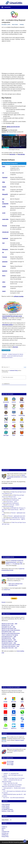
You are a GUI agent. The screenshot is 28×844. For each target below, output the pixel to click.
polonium (4, 261)
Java (21, 562)
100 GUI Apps (10, 761)
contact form (7, 589)
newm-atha (5, 219)
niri (3, 172)
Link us (3, 828)
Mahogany (5, 249)
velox (3, 282)
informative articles (7, 324)
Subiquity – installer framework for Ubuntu (12, 354)
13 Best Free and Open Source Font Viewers (13, 778)
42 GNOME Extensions (7, 809)
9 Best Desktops (6, 804)
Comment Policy (13, 370)
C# (13, 563)
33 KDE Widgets (6, 808)
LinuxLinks (22, 842)
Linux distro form (12, 585)
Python (7, 563)
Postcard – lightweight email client (16, 516)
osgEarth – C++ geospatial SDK (11, 773)
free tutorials (21, 154)
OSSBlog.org (5, 834)
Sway (3, 166)
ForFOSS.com (5, 833)
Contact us (4, 826)
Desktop (22, 24)
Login (24, 367)
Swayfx (4, 186)
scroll (3, 213)
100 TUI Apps (10, 763)
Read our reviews (19, 740)
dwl (3, 199)
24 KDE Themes (5, 806)
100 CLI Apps (10, 764)
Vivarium (4, 257)
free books (12, 154)
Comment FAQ (5, 831)
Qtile (3, 182)
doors (3, 275)
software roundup (18, 296)
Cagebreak (5, 238)
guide (15, 750)
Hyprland (4, 177)
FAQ (3, 830)
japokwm (4, 271)
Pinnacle (4, 225)
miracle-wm (5, 232)
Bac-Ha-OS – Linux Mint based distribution (13, 797)
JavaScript (17, 563)
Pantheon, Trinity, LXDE (7, 811)
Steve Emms (15, 24)
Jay (3, 252)
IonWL (4, 206)
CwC (3, 243)
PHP (21, 563)
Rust (3, 350)
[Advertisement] (14, 57)
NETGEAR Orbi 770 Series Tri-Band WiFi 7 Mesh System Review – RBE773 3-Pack (14, 509)
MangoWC (5, 194)
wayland (8, 350)
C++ (11, 563)
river (3, 189)
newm (4, 291)
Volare (4, 266)
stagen (4, 286)
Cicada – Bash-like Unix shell (10, 783)
